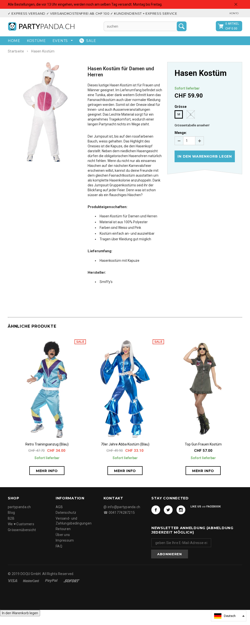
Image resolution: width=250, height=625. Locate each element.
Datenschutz (66, 512)
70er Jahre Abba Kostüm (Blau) (125, 444)
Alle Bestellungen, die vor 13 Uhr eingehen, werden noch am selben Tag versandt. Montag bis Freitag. (85, 4)
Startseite (16, 51)
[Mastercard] (31, 581)
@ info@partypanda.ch (122, 507)
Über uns (63, 535)
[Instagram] (181, 509)
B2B (11, 518)
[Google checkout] (71, 581)
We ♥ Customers (21, 524)
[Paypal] (52, 581)
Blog (11, 512)
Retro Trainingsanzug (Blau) (47, 444)
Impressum (65, 540)
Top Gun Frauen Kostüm (203, 444)
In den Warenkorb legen (20, 613)
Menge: (181, 133)
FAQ (59, 546)
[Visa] (13, 581)
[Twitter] (168, 509)
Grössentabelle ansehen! (192, 125)
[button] (228, 616)
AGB (59, 507)
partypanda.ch (19, 507)
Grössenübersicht (22, 530)
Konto (234, 13)
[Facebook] (155, 509)
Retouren (63, 529)
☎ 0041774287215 (119, 512)
